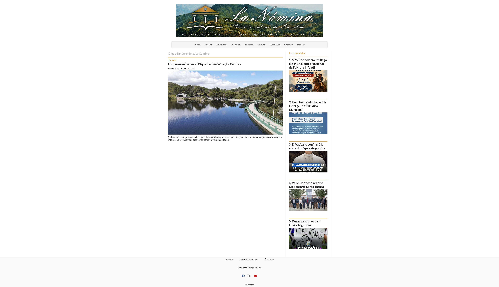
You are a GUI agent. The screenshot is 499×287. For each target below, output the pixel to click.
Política (208, 44)
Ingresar (270, 259)
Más (299, 44)
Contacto (229, 259)
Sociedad (221, 44)
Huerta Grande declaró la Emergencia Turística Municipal (307, 105)
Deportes (275, 44)
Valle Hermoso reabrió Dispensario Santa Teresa (306, 184)
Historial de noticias (249, 259)
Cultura (261, 44)
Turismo (249, 44)
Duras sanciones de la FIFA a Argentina (305, 223)
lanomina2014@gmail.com (249, 267)
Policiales (235, 44)
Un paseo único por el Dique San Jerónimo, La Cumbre (204, 64)
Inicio (197, 44)
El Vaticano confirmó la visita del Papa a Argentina (307, 146)
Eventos (288, 44)
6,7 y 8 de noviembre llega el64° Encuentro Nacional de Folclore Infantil (308, 63)
